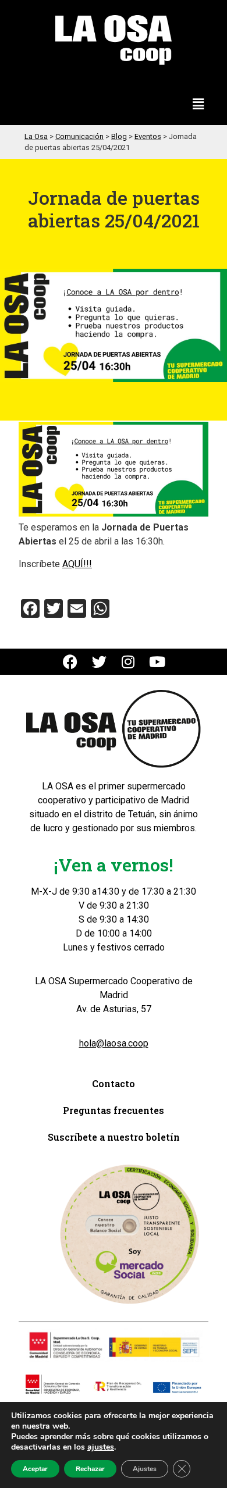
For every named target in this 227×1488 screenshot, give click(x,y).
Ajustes (145, 1468)
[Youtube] (157, 661)
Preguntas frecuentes (113, 1110)
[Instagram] (128, 661)
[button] (198, 105)
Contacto (113, 1083)
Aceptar (35, 1468)
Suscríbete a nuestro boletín (114, 1137)
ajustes (100, 1447)
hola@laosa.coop (113, 1043)
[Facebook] (70, 661)
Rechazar (90, 1468)
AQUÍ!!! (77, 563)
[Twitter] (99, 661)
